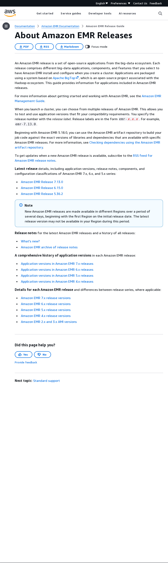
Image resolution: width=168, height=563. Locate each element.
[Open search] (160, 13)
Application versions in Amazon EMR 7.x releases (57, 263)
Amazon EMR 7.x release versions (46, 298)
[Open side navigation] (6, 26)
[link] (105, 26)
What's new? (30, 241)
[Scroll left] (33, 13)
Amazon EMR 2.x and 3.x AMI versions (49, 322)
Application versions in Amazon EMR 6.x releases (57, 269)
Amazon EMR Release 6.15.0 (42, 188)
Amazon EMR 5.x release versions (46, 310)
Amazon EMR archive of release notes (49, 247)
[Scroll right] (139, 13)
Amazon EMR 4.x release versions (46, 316)
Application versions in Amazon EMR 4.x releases (57, 281)
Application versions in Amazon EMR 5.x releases (57, 275)
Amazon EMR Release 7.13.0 (42, 182)
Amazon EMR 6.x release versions (46, 304)
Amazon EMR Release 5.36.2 (42, 194)
